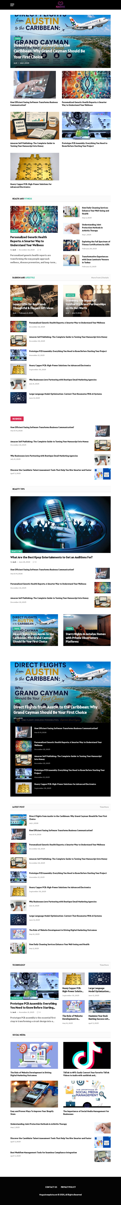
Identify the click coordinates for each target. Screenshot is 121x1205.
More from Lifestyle (100, 277)
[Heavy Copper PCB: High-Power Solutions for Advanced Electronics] (34, 166)
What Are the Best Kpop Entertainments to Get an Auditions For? (51, 557)
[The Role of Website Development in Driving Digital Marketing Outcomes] (18, 934)
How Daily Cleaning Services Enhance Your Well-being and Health (95, 210)
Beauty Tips (16, 551)
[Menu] (12, 4)
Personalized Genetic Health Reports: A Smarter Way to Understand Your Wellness (84, 103)
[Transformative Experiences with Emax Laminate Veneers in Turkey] (71, 260)
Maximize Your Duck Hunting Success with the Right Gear (99, 1018)
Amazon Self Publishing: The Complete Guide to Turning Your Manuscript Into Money (32, 144)
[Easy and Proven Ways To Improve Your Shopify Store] (34, 1094)
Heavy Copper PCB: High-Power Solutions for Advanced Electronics (30, 185)
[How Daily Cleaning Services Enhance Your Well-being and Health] (71, 211)
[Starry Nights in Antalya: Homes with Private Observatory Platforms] (87, 630)
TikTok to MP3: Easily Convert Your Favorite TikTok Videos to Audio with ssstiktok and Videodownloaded (86, 1074)
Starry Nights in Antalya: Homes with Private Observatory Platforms (86, 637)
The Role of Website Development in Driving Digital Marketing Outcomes (63, 930)
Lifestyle (17, 299)
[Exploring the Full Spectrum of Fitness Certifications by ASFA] (71, 245)
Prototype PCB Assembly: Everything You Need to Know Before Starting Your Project (84, 144)
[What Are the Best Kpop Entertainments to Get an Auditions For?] (60, 524)
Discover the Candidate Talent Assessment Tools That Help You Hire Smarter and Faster (50, 470)
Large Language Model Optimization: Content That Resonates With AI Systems (65, 394)
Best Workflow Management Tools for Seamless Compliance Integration (43, 1152)
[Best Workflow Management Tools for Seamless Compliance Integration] (102, 1156)
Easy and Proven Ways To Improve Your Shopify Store (32, 1112)
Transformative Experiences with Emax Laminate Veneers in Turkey (95, 259)
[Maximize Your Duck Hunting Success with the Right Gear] (100, 1006)
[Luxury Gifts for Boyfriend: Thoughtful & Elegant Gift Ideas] (34, 301)
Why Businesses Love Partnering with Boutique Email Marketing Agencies (63, 379)
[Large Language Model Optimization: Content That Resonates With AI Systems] (18, 397)
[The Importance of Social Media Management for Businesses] (87, 1094)
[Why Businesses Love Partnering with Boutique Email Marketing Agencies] (18, 383)
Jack (15, 63)
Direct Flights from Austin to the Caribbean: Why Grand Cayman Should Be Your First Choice (49, 50)
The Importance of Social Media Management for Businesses (86, 1112)
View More (104, 807)
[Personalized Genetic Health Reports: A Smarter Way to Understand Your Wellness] (86, 85)
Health (14, 231)
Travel (17, 39)
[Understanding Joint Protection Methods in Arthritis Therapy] (71, 228)
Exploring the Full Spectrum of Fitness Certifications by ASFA (96, 243)
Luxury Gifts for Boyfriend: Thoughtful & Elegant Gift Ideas (33, 306)
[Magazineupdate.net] (60, 5)
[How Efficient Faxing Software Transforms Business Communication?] (34, 85)
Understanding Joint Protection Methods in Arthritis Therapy (92, 227)
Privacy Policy (68, 1187)
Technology (17, 998)
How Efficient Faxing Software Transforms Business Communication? (34, 103)
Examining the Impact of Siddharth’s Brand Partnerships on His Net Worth (86, 304)
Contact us (51, 1187)
